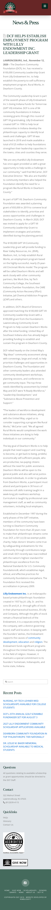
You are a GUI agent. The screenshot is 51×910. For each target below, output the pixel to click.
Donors (43, 890)
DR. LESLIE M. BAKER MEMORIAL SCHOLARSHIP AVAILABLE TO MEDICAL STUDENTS (23, 746)
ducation (24, 641)
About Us (30, 892)
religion (38, 641)
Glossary (7, 821)
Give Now (16, 890)
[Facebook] (25, 883)
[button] (45, 6)
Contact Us (8, 824)
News (21, 892)
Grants (12, 892)
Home (7, 890)
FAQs (5, 817)
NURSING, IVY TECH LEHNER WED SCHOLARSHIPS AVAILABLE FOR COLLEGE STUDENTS (24, 704)
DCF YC (41, 892)
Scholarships (30, 890)
